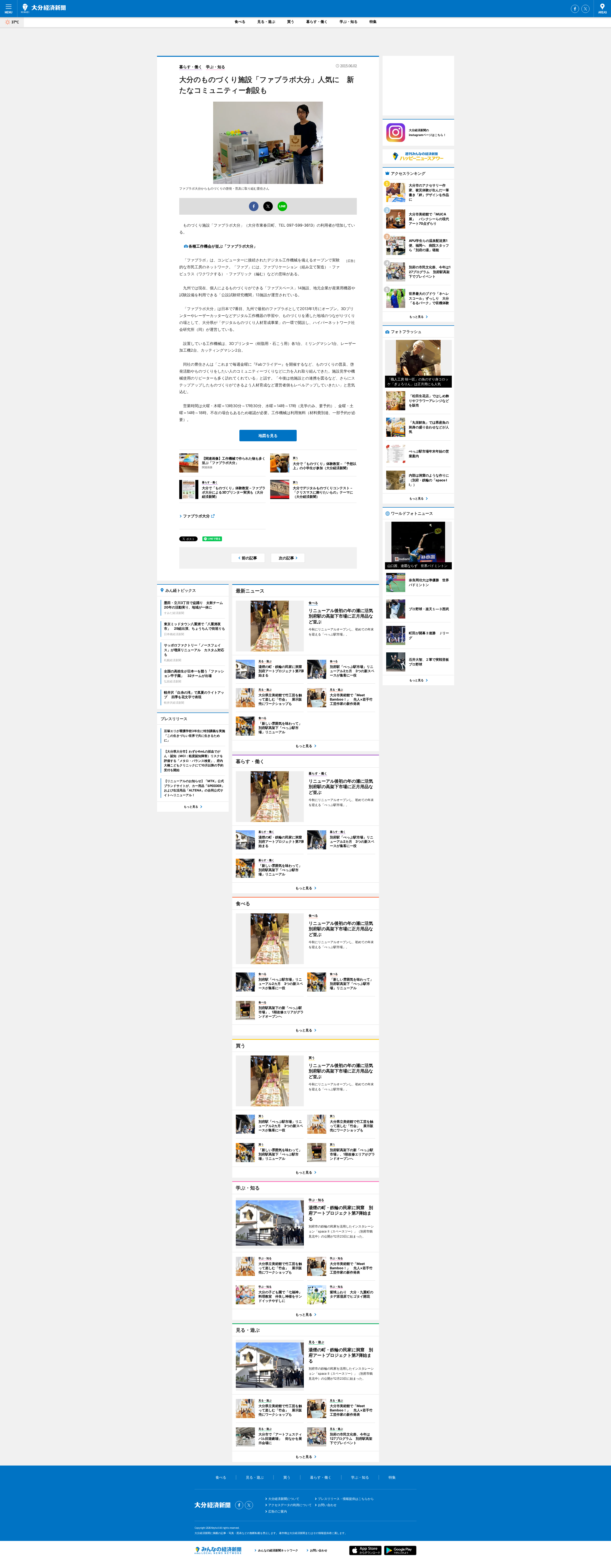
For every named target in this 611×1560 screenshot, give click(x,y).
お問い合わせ (327, 1505)
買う (290, 21)
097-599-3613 (300, 225)
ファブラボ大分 (196, 516)
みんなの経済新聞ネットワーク (218, 1550)
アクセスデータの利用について (290, 1505)
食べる (240, 21)
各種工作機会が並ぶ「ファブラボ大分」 (223, 246)
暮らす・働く (317, 21)
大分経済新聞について (283, 1499)
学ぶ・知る (349, 21)
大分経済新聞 (43, 8)
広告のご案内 (277, 1511)
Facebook (575, 9)
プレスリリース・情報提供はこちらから (346, 1499)
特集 (373, 21)
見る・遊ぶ (266, 21)
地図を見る (268, 435)
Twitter (585, 9)
